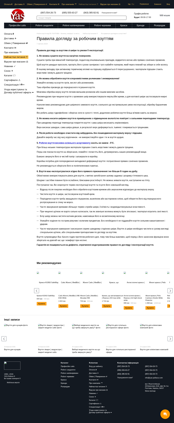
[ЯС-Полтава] (12, 365)
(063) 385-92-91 (91, 13)
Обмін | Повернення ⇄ (37, 4)
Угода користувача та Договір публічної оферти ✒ (100, 411)
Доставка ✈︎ (20, 4)
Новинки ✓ (10, 66)
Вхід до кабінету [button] (96, 366)
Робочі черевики (102, 25)
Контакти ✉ (54, 4)
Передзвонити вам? (109, 13)
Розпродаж (159, 25)
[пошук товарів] (122, 17)
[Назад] (36, 290)
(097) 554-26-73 (48, 13)
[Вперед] (170, 290)
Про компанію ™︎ (69, 4)
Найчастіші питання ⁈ (88, 4)
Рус (133, 4)
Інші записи (12, 319)
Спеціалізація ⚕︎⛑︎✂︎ (14, 84)
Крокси (123, 25)
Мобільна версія (13, 383)
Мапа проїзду (150, 391)
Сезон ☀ (8, 71)
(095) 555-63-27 (69, 13)
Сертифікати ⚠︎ (12, 80)
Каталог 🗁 (10, 75)
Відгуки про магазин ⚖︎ (110, 4)
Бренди (140, 25)
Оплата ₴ (8, 4)
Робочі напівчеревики (74, 25)
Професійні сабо (17, 25)
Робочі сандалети (44, 25)
